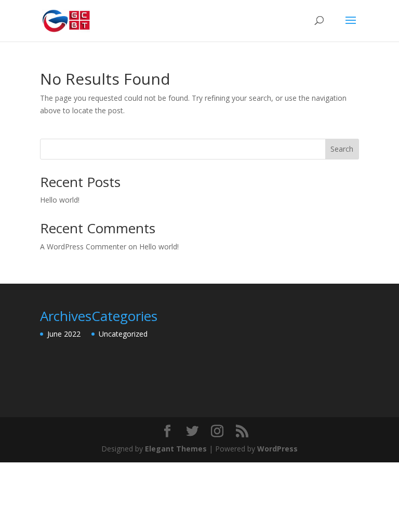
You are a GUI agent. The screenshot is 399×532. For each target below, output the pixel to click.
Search (341, 149)
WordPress (277, 449)
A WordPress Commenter (83, 246)
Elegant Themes (176, 449)
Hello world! (59, 200)
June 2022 (64, 334)
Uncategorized (123, 334)
